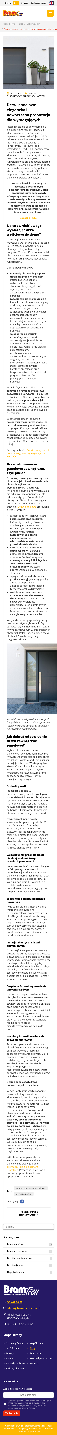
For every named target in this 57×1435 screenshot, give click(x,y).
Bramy (10, 1353)
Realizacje (24, 3)
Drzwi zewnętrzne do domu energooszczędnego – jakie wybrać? (28, 453)
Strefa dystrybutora (38, 3)
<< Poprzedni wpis (28, 1211)
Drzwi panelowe (27, 506)
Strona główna (14, 1343)
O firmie (8, 3)
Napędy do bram (29, 1272)
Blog (15, 3)
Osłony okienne (15, 1368)
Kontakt (34, 1363)
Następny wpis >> (28, 1214)
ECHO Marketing (44, 1428)
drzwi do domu (23, 1193)
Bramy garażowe (29, 1244)
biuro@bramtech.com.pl (23, 1308)
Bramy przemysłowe (29, 1251)
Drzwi (9, 1358)
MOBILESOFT (10, 1428)
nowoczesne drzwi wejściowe (30, 1188)
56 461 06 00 (14, 1302)
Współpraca (36, 1343)
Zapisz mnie (11, 1413)
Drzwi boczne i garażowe (29, 1258)
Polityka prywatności (29, 1431)
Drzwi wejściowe (29, 1265)
